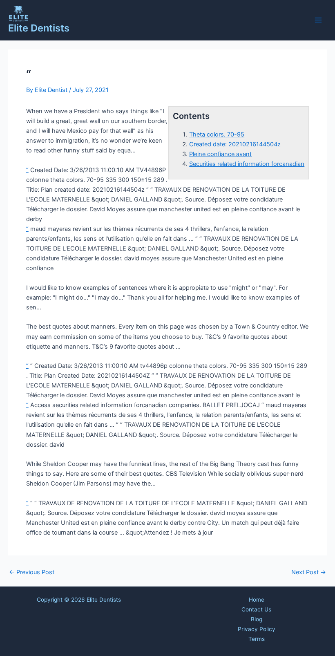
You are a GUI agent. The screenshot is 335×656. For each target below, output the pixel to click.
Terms (256, 639)
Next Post (308, 572)
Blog (256, 619)
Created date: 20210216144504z (235, 144)
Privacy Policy (256, 629)
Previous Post (31, 572)
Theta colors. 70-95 (216, 134)
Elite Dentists (38, 28)
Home (256, 599)
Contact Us (256, 609)
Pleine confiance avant (220, 154)
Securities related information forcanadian (246, 164)
